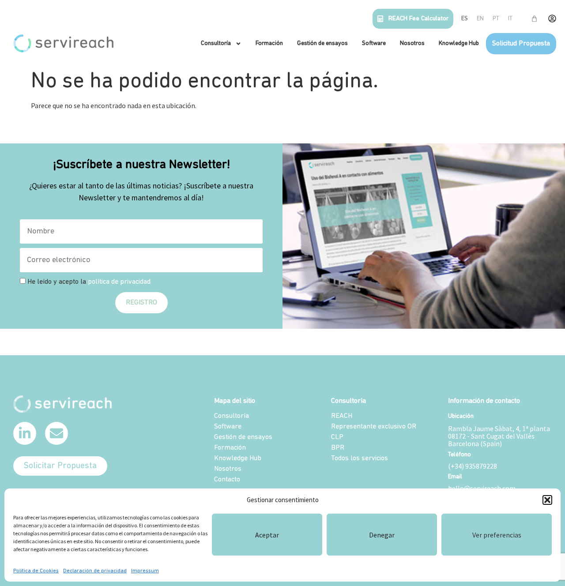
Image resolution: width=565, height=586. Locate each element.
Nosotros (412, 43)
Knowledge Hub (459, 43)
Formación (269, 43)
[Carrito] (534, 18)
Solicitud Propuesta (521, 43)
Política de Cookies (36, 571)
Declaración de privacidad (95, 571)
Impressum (145, 571)
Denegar (382, 534)
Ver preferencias (496, 534)
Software (374, 43)
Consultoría (216, 43)
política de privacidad (119, 281)
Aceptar (267, 534)
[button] (547, 500)
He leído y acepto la (89, 281)
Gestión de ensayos (322, 43)
